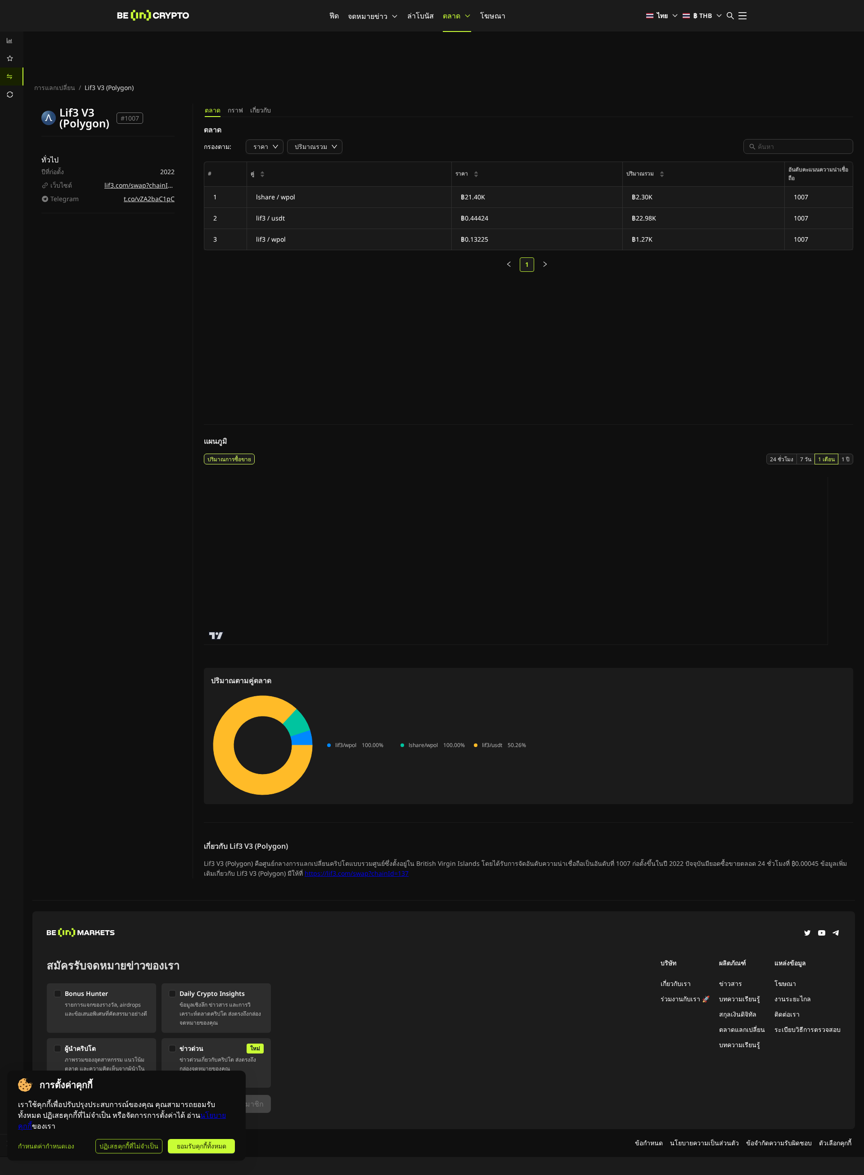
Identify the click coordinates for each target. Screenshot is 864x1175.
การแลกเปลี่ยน (54, 87)
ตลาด (451, 16)
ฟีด (334, 16)
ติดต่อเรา (787, 1014)
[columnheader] (349, 174)
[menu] (11, 68)
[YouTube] (821, 933)
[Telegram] (836, 933)
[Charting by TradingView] (216, 635)
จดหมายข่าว (367, 16)
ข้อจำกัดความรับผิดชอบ (779, 1143)
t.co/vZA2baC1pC (149, 198)
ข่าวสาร (730, 983)
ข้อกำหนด (649, 1143)
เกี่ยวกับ (260, 110)
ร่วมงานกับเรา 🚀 (685, 999)
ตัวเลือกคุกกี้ (835, 1143)
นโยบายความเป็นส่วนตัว (704, 1143)
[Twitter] (807, 933)
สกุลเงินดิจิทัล (737, 1014)
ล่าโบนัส (420, 16)
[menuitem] (11, 41)
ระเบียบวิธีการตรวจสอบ (807, 1029)
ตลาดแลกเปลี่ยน (742, 1029)
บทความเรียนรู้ (739, 999)
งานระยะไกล (792, 999)
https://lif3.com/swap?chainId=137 (357, 873)
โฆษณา (492, 16)
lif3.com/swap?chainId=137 (145, 185)
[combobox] (803, 146)
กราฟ (235, 110)
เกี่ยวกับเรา (676, 983)
